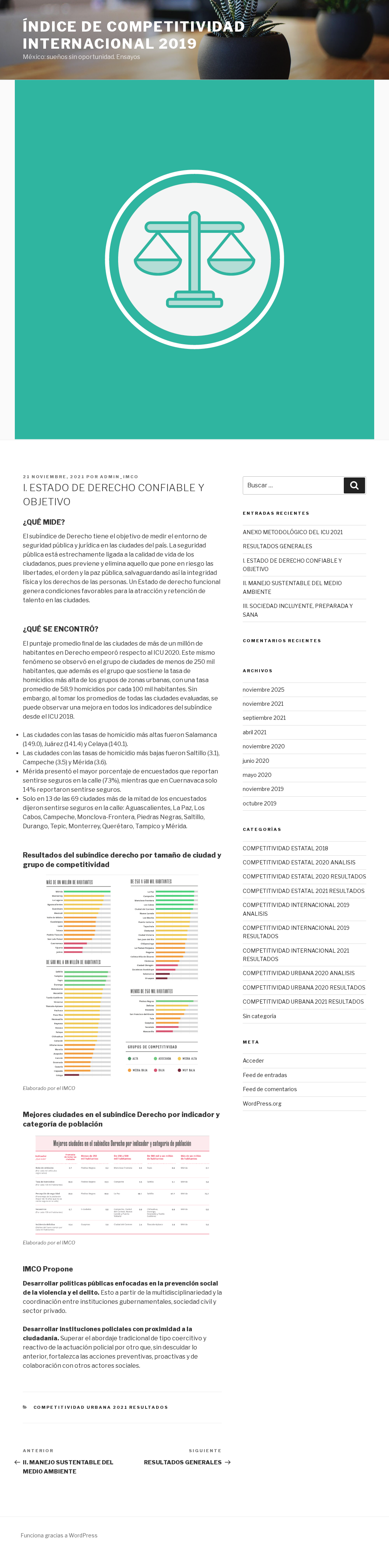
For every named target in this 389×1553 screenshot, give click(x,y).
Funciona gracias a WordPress (59, 1535)
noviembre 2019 (263, 789)
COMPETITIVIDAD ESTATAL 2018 (285, 848)
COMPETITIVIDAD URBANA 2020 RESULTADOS (304, 987)
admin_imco (119, 476)
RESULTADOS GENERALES (277, 546)
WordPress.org (262, 1103)
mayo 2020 (257, 775)
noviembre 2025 (264, 689)
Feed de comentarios (270, 1089)
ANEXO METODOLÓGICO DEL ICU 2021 (293, 532)
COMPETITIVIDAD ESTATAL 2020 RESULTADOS (304, 876)
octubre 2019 (260, 803)
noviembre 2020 (264, 746)
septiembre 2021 (264, 717)
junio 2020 (256, 760)
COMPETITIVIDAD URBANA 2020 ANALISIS (299, 973)
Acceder (253, 1060)
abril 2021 (254, 732)
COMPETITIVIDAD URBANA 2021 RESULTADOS (101, 1407)
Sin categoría (259, 1016)
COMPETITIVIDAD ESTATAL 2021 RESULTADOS (304, 891)
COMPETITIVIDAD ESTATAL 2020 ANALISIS (299, 862)
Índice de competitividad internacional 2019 (134, 35)
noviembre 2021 (263, 703)
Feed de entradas (265, 1075)
